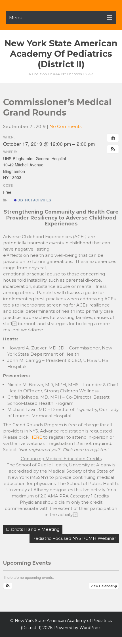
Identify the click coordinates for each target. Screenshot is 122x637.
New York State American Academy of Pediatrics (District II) (61, 53)
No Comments (65, 126)
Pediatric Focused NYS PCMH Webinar (74, 538)
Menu (16, 17)
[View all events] (113, 138)
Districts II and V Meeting (33, 529)
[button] (113, 149)
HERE (36, 437)
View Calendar (102, 585)
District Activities (34, 200)
